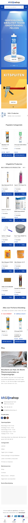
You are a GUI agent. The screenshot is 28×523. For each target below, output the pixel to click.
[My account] (26, 7)
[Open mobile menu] (2, 7)
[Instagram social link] (7, 418)
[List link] (14, 407)
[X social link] (5, 418)
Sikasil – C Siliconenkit (5, 332)
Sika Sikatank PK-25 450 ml (20, 145)
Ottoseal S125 (6, 144)
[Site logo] (14, 2)
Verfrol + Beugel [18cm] (6, 236)
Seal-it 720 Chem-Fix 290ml (20, 185)
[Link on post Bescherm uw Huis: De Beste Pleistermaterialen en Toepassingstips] (14, 359)
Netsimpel (22, 512)
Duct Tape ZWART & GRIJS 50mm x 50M (20, 236)
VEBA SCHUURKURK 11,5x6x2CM (7, 287)
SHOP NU (14, 59)
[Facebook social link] (2, 418)
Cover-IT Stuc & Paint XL (6, 210)
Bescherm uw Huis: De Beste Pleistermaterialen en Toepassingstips (13, 372)
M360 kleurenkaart (19, 211)
